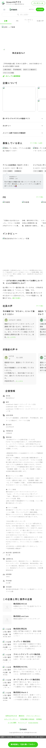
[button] (23, 118)
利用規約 (39, 719)
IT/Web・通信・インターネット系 (26, 737)
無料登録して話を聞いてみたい (23, 744)
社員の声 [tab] (40, 21)
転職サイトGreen (6, 737)
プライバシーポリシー (33, 716)
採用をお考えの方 (11, 716)
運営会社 (21, 716)
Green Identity (33, 723)
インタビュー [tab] (28, 21)
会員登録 (40, 9)
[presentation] (23, 15)
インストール (38, 3)
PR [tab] (17, 21)
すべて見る (39, 197)
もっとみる (11, 337)
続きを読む (16, 298)
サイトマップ (22, 723)
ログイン (31, 9)
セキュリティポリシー (11, 719)
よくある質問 (12, 723)
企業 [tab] (5, 21)
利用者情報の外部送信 (27, 719)
